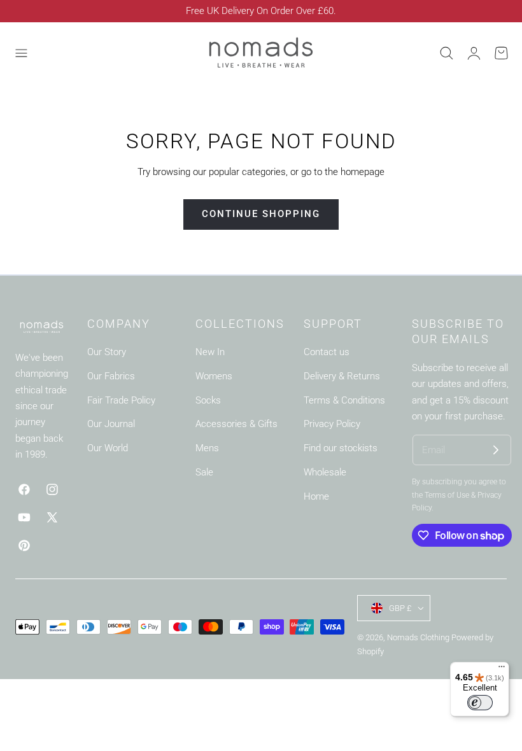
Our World (107, 448)
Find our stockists (340, 448)
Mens (207, 448)
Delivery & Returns (342, 376)
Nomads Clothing (419, 637)
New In (210, 352)
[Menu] (501, 669)
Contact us (326, 352)
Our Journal (111, 424)
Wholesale (325, 472)
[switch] (480, 702)
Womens (213, 376)
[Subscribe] (496, 450)
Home (316, 496)
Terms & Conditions (344, 400)
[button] (21, 53)
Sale (204, 472)
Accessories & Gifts (236, 424)
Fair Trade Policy (121, 400)
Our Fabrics (111, 376)
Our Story (106, 352)
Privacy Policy (332, 424)
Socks (208, 400)
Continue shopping (261, 214)
